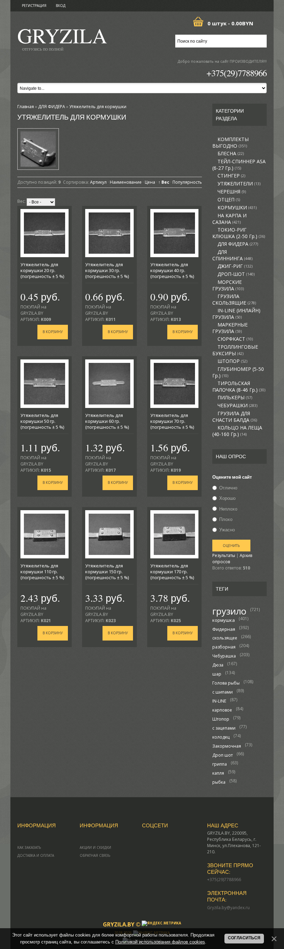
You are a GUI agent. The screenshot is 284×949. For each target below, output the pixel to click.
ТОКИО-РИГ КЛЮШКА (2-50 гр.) (238, 233)
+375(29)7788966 (236, 73)
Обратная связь (95, 855)
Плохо (225, 519)
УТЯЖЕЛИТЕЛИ (239, 184)
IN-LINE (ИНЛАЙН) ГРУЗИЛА (236, 313)
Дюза (217, 665)
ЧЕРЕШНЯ (232, 192)
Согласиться (244, 937)
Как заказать (29, 847)
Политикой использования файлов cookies (160, 941)
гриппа (219, 764)
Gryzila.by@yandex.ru (228, 908)
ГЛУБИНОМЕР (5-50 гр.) (238, 372)
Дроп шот (222, 755)
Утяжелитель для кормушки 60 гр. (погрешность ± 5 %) (107, 421)
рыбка (218, 782)
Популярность (187, 182)
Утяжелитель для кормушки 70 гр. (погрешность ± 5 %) (172, 421)
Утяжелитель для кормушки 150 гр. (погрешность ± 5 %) (107, 572)
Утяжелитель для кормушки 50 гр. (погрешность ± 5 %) (42, 421)
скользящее (224, 638)
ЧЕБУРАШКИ (237, 405)
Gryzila (62, 38)
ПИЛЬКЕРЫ (235, 397)
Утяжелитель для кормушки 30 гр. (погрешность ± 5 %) (107, 270)
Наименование (126, 182)
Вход (60, 5)
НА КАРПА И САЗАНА (229, 218)
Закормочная (226, 746)
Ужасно (227, 529)
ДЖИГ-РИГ (235, 266)
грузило (229, 611)
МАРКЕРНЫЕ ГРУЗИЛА (230, 328)
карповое (222, 710)
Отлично (228, 488)
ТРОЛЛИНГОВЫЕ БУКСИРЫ (235, 350)
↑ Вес (163, 182)
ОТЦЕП (229, 200)
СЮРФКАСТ (235, 339)
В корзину (53, 331)
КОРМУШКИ (237, 207)
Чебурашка (224, 656)
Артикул (98, 182)
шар (216, 674)
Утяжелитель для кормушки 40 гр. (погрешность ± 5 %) (172, 270)
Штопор (220, 719)
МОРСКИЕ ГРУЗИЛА (228, 285)
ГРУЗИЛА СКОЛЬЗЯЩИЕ (234, 299)
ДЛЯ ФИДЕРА (238, 244)
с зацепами (224, 728)
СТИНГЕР (231, 176)
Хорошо (227, 498)
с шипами (222, 692)
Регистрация (34, 5)
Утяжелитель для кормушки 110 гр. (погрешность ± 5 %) (42, 572)
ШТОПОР (232, 361)
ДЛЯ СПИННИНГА (232, 255)
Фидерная (223, 629)
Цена (150, 182)
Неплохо (228, 509)
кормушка (223, 620)
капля (218, 773)
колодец (221, 737)
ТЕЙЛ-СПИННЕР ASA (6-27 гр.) (239, 164)
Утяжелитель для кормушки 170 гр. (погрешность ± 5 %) (172, 572)
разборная (224, 647)
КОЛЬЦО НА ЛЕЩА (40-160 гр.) (237, 431)
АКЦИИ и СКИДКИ (95, 847)
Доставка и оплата (35, 855)
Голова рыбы (226, 683)
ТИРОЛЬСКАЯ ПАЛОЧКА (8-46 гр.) (238, 386)
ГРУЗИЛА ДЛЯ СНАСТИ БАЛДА (234, 416)
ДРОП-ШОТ (236, 274)
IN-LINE (219, 701)
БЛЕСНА (231, 153)
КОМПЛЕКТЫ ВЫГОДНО (230, 142)
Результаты (223, 555)
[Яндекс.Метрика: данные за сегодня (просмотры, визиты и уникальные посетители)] (161, 923)
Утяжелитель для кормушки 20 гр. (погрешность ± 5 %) (42, 270)
